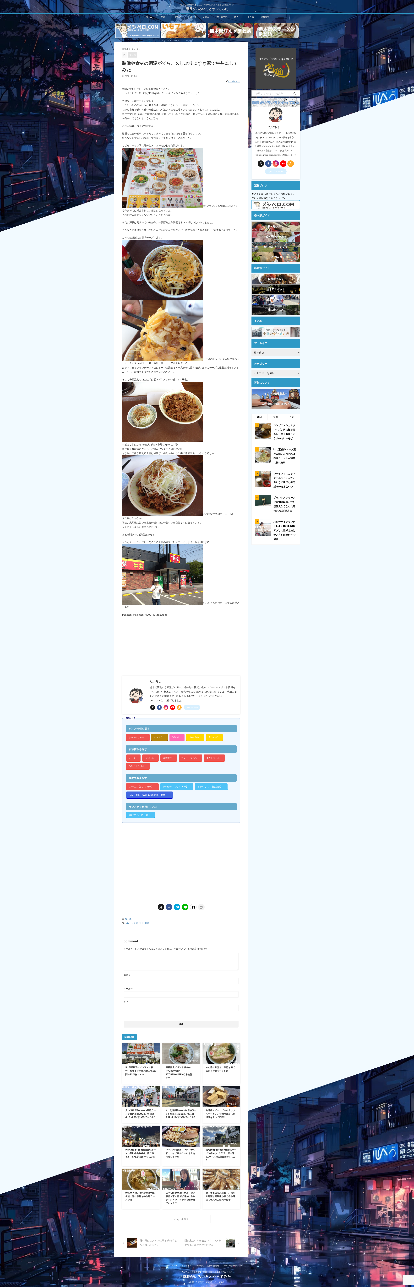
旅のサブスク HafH (139, 814)
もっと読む (183, 1219)
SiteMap (199, 1265)
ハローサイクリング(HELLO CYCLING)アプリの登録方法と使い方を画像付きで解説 (284, 530)
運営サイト (186, 1265)
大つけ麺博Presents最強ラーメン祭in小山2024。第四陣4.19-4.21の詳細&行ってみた (140, 1114)
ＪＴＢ (132, 757)
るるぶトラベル (136, 766)
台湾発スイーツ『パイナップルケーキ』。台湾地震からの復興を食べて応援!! (220, 1114)
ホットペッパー (136, 737)
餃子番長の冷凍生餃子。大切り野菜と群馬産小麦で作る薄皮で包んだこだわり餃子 (220, 1196)
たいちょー (234, 81)
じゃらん (149, 757)
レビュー (207, 17)
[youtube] (172, 707)
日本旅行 (167, 757)
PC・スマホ (221, 17)
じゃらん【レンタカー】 (141, 786)
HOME (174, 1265)
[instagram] (165, 707)
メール (128, 988)
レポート (192, 17)
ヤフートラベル (189, 757)
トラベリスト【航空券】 (209, 786)
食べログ (213, 737)
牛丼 (141, 923)
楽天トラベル (213, 757)
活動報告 (265, 17)
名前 (127, 975)
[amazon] (179, 707)
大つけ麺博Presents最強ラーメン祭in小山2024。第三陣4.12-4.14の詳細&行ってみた (181, 1114)
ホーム (149, 17)
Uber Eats (194, 737)
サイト (127, 1002)
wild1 (127, 923)
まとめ (251, 17)
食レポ (128, 918)
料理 (163, 17)
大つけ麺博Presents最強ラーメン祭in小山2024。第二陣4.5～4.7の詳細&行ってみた (140, 1153)
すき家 (135, 923)
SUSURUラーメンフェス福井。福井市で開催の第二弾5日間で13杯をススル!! (140, 1071)
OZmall (175, 737)
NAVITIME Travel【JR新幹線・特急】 (148, 794)
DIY (236, 17)
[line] (185, 907)
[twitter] (152, 707)
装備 (147, 923)
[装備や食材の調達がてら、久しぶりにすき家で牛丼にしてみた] (177, 907)
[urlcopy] (201, 907)
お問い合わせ (213, 1265)
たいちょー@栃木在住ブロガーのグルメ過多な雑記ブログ (207, 1272)
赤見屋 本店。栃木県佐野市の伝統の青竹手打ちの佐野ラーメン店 (140, 1196)
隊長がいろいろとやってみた (207, 9)
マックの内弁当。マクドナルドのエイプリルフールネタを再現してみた (180, 1153)
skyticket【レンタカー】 (175, 786)
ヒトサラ (158, 737)
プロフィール (192, 707)
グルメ (178, 17)
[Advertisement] (149, 646)
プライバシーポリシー (233, 1265)
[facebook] (159, 707)
